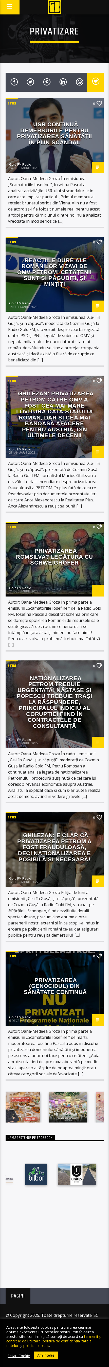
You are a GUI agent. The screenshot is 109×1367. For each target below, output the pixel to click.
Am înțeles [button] (46, 1355)
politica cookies (36, 1345)
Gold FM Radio (20, 164)
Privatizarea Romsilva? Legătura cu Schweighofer (54, 557)
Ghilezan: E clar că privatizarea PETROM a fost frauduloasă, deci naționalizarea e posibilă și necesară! (54, 847)
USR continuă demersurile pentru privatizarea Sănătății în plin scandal (54, 133)
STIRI (12, 103)
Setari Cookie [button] (19, 1355)
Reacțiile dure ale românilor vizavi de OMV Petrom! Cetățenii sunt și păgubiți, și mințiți (54, 272)
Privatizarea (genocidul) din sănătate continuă (54, 986)
